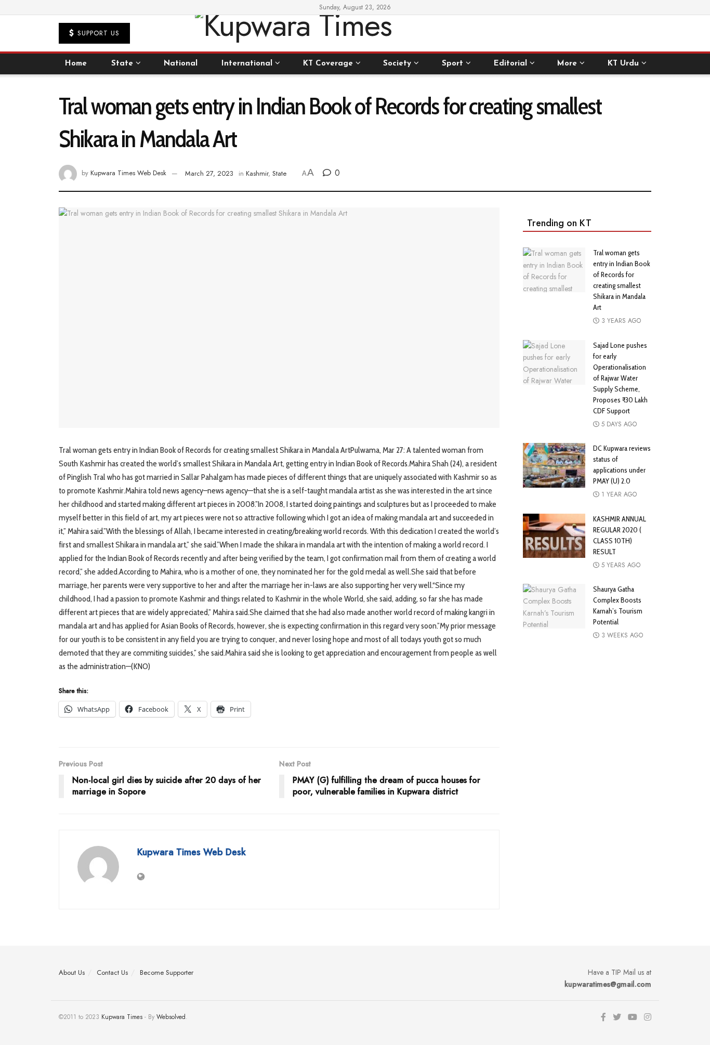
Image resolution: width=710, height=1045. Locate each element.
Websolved (171, 1017)
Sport (452, 64)
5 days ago (618, 424)
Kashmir (257, 173)
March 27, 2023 (209, 173)
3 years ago (620, 320)
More (567, 64)
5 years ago (619, 565)
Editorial (510, 64)
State (122, 64)
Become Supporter (166, 972)
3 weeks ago (621, 635)
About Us (72, 972)
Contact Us (112, 972)
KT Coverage (328, 64)
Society (397, 64)
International (246, 64)
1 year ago (618, 494)
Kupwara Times (121, 1017)
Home (76, 64)
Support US (97, 33)
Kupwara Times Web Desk (128, 173)
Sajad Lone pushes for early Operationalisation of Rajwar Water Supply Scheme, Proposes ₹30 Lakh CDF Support (620, 378)
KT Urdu (623, 64)
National (181, 64)
